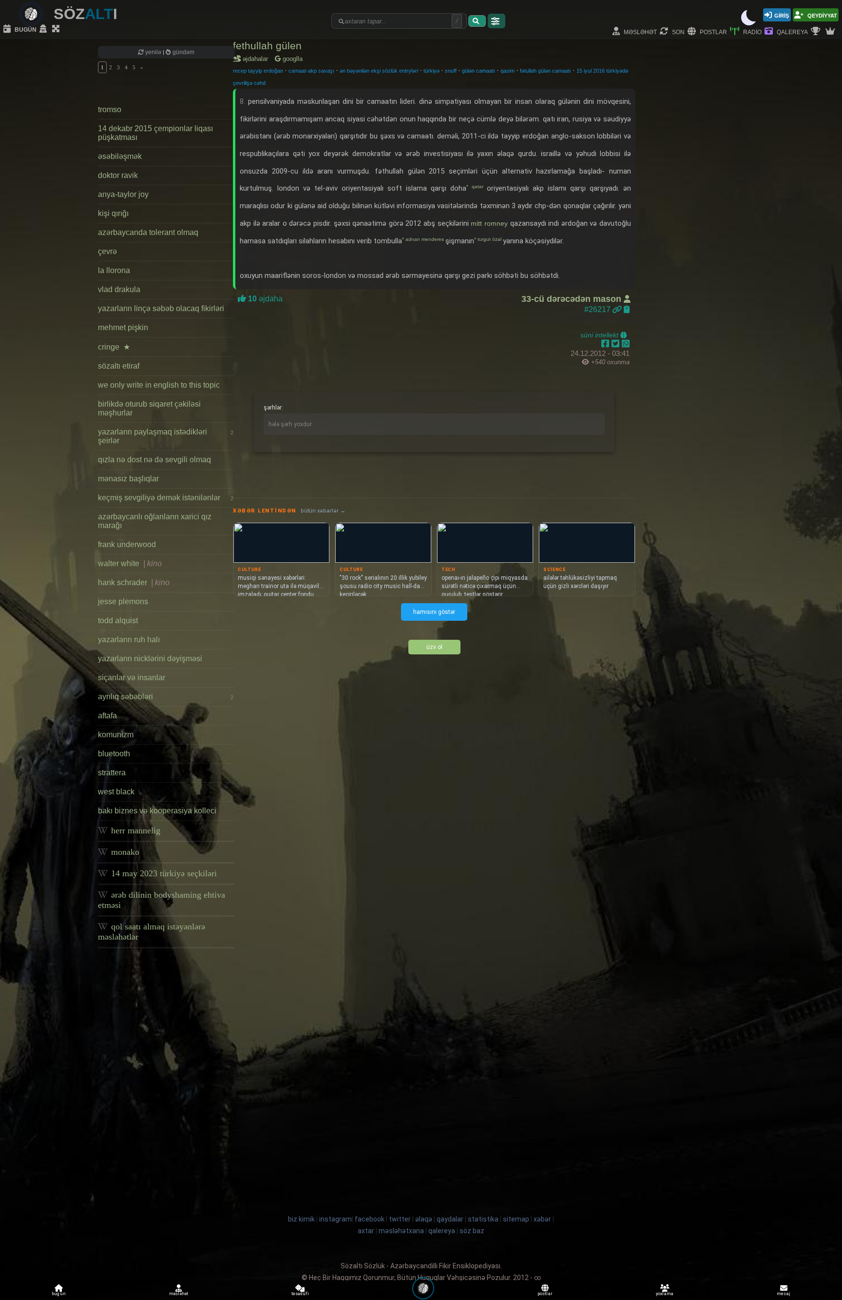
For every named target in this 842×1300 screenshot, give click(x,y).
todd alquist (118, 620)
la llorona (114, 270)
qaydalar (450, 1219)
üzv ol (434, 647)
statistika (483, 1219)
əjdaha (264, 299)
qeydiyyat (821, 15)
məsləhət (639, 31)
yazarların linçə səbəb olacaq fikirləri (161, 308)
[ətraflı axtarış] (496, 21)
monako (124, 852)
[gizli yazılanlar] (44, 29)
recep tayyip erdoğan (258, 71)
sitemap (516, 1219)
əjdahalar (257, 58)
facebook (369, 1219)
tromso (109, 109)
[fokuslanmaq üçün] (57, 29)
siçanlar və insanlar (131, 677)
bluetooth (114, 753)
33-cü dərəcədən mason (572, 299)
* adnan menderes (423, 239)
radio (752, 31)
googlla (292, 58)
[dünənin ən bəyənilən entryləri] (816, 31)
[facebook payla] (606, 344)
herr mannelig (134, 830)
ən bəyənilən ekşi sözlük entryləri (379, 71)
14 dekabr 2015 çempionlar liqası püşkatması (155, 132)
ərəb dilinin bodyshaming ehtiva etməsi (161, 900)
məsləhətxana (401, 1231)
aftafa (107, 715)
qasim (507, 71)
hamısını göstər (434, 612)
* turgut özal (488, 239)
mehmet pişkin (123, 327)
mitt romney (489, 223)
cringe (114, 347)
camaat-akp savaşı (311, 71)
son (677, 31)
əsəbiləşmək (120, 156)
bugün (25, 29)
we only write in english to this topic (159, 385)
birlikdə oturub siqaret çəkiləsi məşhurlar (149, 408)
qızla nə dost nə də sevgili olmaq (154, 459)
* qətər (476, 186)
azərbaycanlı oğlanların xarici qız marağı (154, 521)
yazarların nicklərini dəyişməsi (150, 658)
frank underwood (127, 544)
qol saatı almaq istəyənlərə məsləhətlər (151, 932)
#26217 (598, 309)
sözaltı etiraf (118, 366)
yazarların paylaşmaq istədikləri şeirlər (165, 436)
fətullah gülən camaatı (545, 71)
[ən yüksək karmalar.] (831, 31)
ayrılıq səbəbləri (165, 696)
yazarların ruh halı (129, 639)
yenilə (153, 52)
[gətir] (477, 21)
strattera (112, 772)
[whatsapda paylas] (626, 344)
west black (116, 792)
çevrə (107, 251)
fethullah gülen (267, 45)
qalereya (791, 31)
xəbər (542, 1219)
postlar (712, 31)
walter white (130, 563)
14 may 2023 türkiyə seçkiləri (163, 873)
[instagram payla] (617, 344)
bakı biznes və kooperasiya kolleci (157, 811)
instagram (335, 1219)
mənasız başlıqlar (128, 478)
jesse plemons (123, 601)
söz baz (471, 1231)
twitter (400, 1219)
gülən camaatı (478, 71)
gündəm (182, 52)
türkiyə (431, 71)
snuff (451, 71)
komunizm (116, 734)
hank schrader (134, 582)
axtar (366, 1231)
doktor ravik (118, 175)
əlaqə (423, 1219)
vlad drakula (119, 289)
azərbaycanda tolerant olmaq (148, 232)
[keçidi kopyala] (627, 309)
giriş (781, 15)
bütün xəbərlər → (323, 511)
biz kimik (302, 1219)
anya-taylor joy (123, 194)
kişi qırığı (113, 213)
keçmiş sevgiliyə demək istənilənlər (165, 497)
